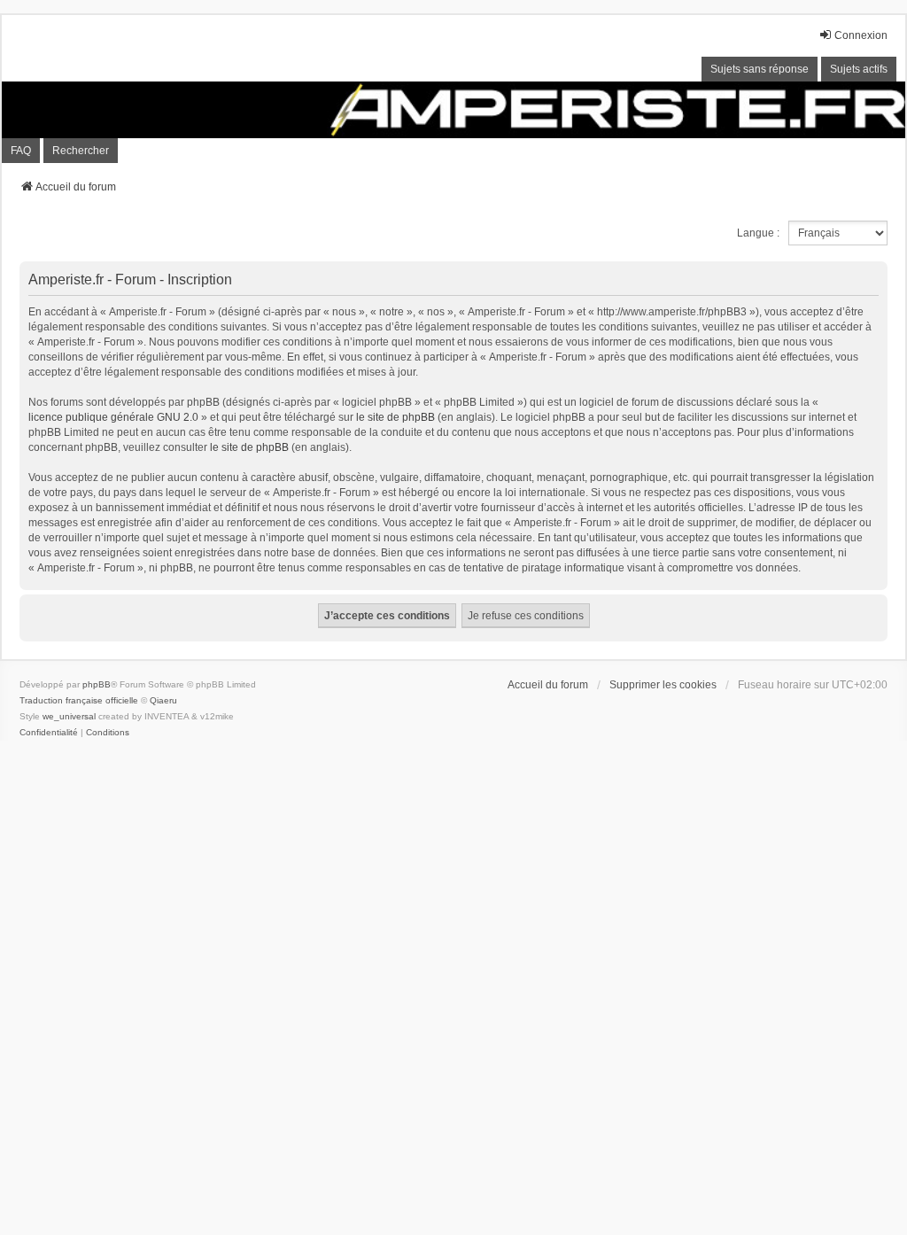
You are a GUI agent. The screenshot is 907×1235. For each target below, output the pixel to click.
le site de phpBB (395, 417)
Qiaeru (163, 700)
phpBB (96, 684)
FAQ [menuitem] (21, 150)
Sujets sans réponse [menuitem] (759, 69)
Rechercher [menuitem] (80, 150)
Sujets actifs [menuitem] (859, 69)
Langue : (758, 233)
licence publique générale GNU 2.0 (113, 417)
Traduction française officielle (78, 700)
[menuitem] (48, 733)
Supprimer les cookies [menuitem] (663, 685)
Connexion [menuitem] (861, 35)
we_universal (69, 716)
